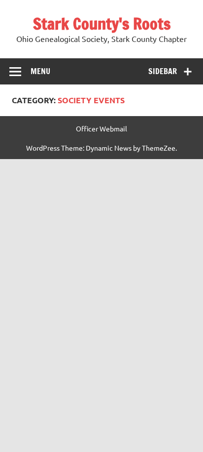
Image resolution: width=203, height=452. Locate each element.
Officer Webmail (101, 128)
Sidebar (162, 71)
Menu (40, 71)
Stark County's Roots (101, 23)
